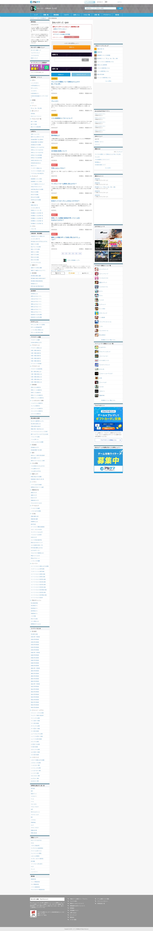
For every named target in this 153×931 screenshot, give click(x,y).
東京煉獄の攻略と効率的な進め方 (38, 278)
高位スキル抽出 (34, 618)
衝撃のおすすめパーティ (36, 306)
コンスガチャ (34, 90)
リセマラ (66, 14)
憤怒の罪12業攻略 (35, 704)
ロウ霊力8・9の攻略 (35, 744)
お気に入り (86, 273)
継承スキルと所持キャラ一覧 (37, 136)
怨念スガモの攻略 (35, 259)
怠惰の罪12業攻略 (35, 644)
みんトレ (101, 291)
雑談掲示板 (33, 879)
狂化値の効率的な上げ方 (36, 342)
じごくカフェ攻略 (35, 773)
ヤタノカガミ (34, 804)
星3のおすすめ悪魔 (35, 197)
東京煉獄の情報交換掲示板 (37, 281)
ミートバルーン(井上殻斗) (36, 863)
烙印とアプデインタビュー (60, 29)
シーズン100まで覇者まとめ (37, 329)
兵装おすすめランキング (36, 186)
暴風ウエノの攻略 (35, 251)
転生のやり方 (34, 497)
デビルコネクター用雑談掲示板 (38, 889)
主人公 (32, 842)
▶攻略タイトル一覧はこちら (108, 339)
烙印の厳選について (35, 457)
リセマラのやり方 (35, 55)
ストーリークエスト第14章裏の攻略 (39, 595)
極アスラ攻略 (34, 124)
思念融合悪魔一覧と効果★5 (37, 139)
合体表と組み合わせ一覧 (36, 160)
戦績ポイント (34, 793)
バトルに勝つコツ (35, 439)
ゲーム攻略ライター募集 (103, 899)
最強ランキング (34, 58)
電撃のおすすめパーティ (36, 304)
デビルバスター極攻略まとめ (37, 553)
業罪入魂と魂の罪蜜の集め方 (37, 286)
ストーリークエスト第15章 (37, 597)
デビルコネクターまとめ (36, 503)
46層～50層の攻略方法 (36, 360)
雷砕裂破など (55, 135)
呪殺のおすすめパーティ (36, 311)
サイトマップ (73, 915)
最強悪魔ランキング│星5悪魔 (103, 55)
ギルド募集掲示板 (35, 884)
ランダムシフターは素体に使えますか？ (64, 183)
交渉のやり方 (34, 537)
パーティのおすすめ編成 (36, 484)
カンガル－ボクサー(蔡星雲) (37, 858)
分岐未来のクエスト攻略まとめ (38, 236)
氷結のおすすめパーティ (36, 301)
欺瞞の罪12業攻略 (35, 660)
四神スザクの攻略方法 (36, 387)
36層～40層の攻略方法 (36, 355)
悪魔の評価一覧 (34, 205)
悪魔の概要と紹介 (35, 516)
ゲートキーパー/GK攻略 (36, 363)
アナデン (101, 295)
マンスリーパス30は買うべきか (38, 170)
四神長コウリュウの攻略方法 (37, 397)
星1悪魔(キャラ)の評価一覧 (37, 223)
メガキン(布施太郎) (35, 845)
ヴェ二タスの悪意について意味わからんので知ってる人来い (108, 154)
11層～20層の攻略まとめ (36, 374)
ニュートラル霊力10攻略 (36, 739)
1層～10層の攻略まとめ (36, 371)
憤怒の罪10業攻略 (35, 699)
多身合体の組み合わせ (36, 163)
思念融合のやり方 (35, 447)
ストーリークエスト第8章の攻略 (38, 574)
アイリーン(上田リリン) (36, 850)
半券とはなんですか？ (58, 168)
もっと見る (108, 81)
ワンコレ (101, 326)
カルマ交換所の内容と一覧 (37, 545)
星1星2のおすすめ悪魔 (36, 199)
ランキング (119, 151)
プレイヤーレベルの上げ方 (37, 532)
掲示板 (117, 14)
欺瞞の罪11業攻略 (35, 657)
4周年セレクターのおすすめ (37, 152)
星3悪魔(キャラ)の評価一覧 (37, 218)
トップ (36, 14)
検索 (85, 60)
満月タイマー (34, 165)
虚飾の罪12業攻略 (35, 676)
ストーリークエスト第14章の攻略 (38, 592)
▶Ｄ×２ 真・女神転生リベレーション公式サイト (62, 270)
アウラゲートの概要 (35, 339)
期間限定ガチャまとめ (36, 623)
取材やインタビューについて (77, 903)
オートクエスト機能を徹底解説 (38, 526)
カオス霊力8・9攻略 (35, 752)
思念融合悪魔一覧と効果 (36, 450)
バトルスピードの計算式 (36, 534)
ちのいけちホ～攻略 (35, 775)
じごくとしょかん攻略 (36, 767)
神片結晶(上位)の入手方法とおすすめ (39, 241)
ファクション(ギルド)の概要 (37, 442)
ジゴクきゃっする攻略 (36, 762)
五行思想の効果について (59, 151)
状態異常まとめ (34, 521)
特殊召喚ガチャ (34, 608)
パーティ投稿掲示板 (35, 887)
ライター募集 (73, 919)
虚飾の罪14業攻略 (35, 681)
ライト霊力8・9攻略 (35, 720)
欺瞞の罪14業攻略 (35, 665)
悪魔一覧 (45, 14)
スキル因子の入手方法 (36, 471)
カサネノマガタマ (35, 827)
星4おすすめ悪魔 (34, 194)
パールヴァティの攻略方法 (37, 403)
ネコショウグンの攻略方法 (37, 411)
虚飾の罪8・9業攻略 (35, 668)
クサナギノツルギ (35, 814)
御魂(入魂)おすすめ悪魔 (36, 476)
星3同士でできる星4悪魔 (36, 157)
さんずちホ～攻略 (35, 778)
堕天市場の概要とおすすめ (37, 547)
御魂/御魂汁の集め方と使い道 (37, 479)
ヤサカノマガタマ (35, 806)
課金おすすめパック (35, 558)
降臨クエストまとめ (35, 555)
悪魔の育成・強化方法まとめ (37, 428)
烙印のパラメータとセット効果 (38, 460)
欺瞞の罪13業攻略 (35, 663)
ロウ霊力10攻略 (34, 746)
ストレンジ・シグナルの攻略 (37, 712)
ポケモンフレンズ (103, 313)
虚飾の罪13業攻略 (35, 678)
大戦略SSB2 (101, 395)
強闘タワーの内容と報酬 (36, 267)
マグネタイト (34, 796)
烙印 (32, 791)
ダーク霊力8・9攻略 (35, 728)
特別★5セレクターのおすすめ (37, 147)
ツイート (59, 273)
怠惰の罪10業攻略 (35, 639)
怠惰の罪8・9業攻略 (35, 636)
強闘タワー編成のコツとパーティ (38, 270)
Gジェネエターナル (103, 286)
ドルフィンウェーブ (103, 273)
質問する (71, 47)
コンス (32, 102)
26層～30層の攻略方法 (36, 350)
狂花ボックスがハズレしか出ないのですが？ (65, 201)
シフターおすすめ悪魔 (36, 511)
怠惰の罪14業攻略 (35, 649)
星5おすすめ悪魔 (34, 191)
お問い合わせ (73, 912)
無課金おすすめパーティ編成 (37, 487)
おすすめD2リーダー (35, 550)
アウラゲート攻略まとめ (36, 347)
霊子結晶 (33, 788)
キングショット (102, 304)
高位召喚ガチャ (34, 605)
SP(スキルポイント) (35, 811)
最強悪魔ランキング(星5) (36, 178)
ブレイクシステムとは (36, 262)
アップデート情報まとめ (36, 168)
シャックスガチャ (35, 82)
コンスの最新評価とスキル (103, 71)
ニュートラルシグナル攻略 (37, 733)
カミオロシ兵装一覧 (35, 207)
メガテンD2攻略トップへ (73, 260)
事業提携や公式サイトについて (77, 905)
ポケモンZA (101, 369)
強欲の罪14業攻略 (35, 696)
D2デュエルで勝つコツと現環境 (38, 324)
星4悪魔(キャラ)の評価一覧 (37, 215)
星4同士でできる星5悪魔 (36, 155)
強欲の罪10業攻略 (35, 686)
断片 (32, 817)
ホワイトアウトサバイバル (105, 321)
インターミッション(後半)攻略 (37, 571)
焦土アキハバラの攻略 (36, 246)
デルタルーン (102, 391)
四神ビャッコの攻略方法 (36, 390)
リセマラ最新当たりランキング (38, 184)
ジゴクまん (33, 819)
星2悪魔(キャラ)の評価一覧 (37, 220)
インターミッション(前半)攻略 (37, 568)
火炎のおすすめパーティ (36, 298)
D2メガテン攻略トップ (36, 50)
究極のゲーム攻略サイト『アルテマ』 (79, 899)
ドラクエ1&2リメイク (104, 360)
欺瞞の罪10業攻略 (35, 655)
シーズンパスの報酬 (35, 560)
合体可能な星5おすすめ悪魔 (37, 189)
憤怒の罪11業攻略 (35, 702)
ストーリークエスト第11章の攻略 (38, 581)
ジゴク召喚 (33, 616)
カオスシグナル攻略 (35, 749)
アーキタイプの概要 (35, 508)
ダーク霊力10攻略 (35, 731)
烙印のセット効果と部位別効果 (38, 455)
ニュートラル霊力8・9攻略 (37, 736)
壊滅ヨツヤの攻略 (35, 244)
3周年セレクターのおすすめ (37, 149)
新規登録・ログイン (99, 141)
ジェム (32, 801)
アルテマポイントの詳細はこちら (109, 440)
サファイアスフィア (103, 269)
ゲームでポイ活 (89, 2)
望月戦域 (33, 113)
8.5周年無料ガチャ (35, 93)
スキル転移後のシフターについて (62, 118)
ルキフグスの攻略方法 (36, 413)
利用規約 (72, 908)
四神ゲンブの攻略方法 (36, 392)
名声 (32, 809)
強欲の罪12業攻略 (35, 691)
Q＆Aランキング (81, 74)
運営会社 (72, 917)
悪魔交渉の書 (34, 830)
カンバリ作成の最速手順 (36, 539)
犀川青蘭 (33, 861)
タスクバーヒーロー (103, 356)
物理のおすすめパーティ (36, 296)
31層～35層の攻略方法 (36, 353)
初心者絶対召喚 (34, 603)
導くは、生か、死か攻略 (36, 108)
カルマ (32, 825)
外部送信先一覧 (101, 903)
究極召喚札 (33, 822)
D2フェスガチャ (34, 88)
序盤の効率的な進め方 (36, 426)
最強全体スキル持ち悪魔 (36, 317)
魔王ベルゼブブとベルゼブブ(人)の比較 (39, 434)
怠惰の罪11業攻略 (35, 642)
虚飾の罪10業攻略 (35, 670)
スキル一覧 (87, 14)
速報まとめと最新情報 (102, 64)
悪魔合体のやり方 (35, 500)
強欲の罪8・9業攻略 (35, 683)
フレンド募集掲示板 (35, 881)
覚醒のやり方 (34, 495)
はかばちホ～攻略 (35, 781)
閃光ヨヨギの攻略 (35, 257)
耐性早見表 (33, 524)
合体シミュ (76, 14)
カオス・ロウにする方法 (36, 529)
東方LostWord (102, 335)
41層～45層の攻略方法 (36, 358)
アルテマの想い (73, 901)
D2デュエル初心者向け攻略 (37, 332)
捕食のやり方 (34, 492)
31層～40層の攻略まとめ (36, 379)
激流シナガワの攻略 (35, 249)
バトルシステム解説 (35, 436)
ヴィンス (33, 869)
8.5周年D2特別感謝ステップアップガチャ (39, 96)
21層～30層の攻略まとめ (36, 376)
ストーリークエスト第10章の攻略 (38, 579)
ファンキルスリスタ (103, 278)
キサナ (32, 866)
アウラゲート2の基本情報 (36, 368)
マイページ (97, 144)
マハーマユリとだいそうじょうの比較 (39, 431)
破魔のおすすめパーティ (36, 309)
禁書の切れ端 (34, 832)
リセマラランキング (35, 52)
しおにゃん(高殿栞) (35, 856)
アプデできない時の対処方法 (37, 173)
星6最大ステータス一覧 (36, 210)
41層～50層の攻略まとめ (36, 382)
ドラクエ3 (101, 386)
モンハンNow (102, 308)
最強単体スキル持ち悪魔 (36, 314)
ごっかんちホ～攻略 (35, 765)
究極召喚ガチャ (34, 613)
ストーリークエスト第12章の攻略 (38, 584)
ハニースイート (34, 871)
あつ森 (100, 378)
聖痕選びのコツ (34, 283)
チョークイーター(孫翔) (36, 853)
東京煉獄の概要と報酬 (36, 275)
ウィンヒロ (101, 300)
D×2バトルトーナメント (36, 116)
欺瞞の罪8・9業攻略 (35, 652)
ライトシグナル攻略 (35, 718)
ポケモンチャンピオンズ (104, 351)
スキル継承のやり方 (35, 468)
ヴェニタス (54, 101)
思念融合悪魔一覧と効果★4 (37, 142)
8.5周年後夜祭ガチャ (35, 85)
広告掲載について (74, 910)
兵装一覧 (96, 14)
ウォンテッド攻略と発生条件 (37, 715)
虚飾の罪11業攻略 (35, 673)
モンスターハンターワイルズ (105, 373)
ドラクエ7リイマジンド (104, 364)
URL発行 (73, 273)
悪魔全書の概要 (34, 519)
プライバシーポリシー (102, 901)
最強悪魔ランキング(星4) (36, 181)
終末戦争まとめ (34, 293)
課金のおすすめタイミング (37, 542)
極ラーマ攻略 (34, 121)
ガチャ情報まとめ (35, 621)
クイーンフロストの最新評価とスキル (105, 61)
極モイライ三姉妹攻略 (36, 126)
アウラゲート (107, 14)
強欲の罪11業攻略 (35, 689)
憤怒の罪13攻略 (100, 74)
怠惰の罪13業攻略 (35, 647)
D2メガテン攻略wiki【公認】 (47, 8)
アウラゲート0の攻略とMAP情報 (62, 34)
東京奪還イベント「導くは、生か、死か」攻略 (107, 58)
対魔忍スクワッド (103, 282)
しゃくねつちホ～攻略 (36, 770)
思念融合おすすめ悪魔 (36, 144)
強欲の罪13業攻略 (35, 694)
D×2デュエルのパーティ (100, 113)
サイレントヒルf (102, 382)
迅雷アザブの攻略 (35, 254)
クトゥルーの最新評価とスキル (104, 77)
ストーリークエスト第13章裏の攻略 (39, 589)
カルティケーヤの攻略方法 (37, 408)
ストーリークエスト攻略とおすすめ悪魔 (39, 566)
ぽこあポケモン (102, 347)
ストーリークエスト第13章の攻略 (38, 587)
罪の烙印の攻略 (34, 634)
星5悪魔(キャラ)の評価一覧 (37, 213)
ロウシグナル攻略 (35, 741)
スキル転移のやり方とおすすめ (38, 465)
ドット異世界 (102, 317)
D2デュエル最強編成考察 (36, 327)
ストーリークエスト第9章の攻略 (38, 576)
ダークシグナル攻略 (35, 725)
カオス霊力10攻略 (35, 754)
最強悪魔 (56, 14)
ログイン (119, 2)
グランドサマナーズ (103, 330)
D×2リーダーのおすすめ (36, 840)
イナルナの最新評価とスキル (103, 68)
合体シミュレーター (35, 134)
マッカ (32, 798)
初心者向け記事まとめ (36, 423)
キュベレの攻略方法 (35, 405)
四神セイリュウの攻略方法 (37, 395)
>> (80, 253)
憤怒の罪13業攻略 (35, 707)
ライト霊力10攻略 (35, 723)
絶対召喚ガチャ (34, 610)
